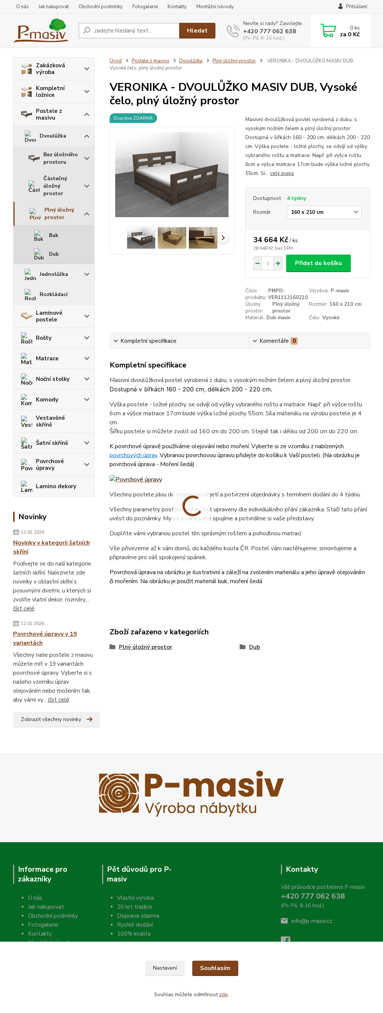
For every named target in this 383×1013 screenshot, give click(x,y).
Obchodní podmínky (101, 6)
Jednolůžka (54, 274)
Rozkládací (54, 294)
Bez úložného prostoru (60, 158)
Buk (53, 235)
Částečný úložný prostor (55, 186)
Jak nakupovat (54, 6)
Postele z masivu (49, 114)
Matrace (47, 358)
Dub (54, 254)
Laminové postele (49, 316)
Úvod (116, 61)
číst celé (23, 608)
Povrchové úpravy (50, 465)
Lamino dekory (56, 486)
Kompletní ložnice (50, 91)
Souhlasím (215, 968)
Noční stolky (53, 379)
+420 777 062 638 (269, 31)
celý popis (282, 173)
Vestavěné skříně (50, 421)
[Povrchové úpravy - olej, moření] (136, 479)
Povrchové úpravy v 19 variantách (45, 638)
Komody (47, 399)
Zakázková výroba (50, 69)
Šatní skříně (52, 443)
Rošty (44, 338)
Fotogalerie (145, 6)
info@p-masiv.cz (311, 921)
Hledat (197, 31)
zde (223, 994)
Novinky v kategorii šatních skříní (51, 547)
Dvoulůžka (53, 135)
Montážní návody (215, 6)
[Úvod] (43, 31)
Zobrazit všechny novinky (51, 719)
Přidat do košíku (318, 263)
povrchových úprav (133, 455)
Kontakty (177, 6)
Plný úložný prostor (59, 213)
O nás (22, 6)
